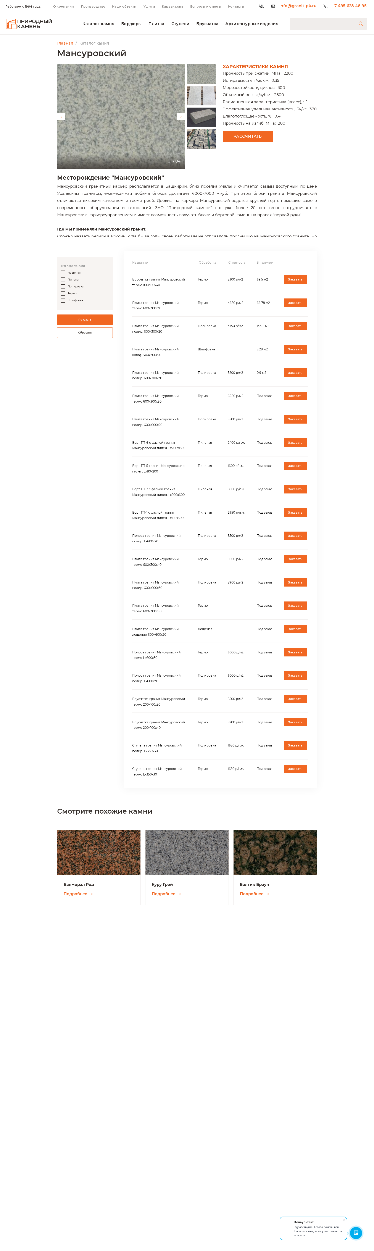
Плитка (156, 23)
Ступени (180, 23)
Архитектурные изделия (251, 23)
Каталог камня (98, 23)
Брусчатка (207, 23)
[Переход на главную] (29, 24)
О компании (63, 6)
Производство (93, 6)
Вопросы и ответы (205, 6)
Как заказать (172, 6)
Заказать (295, 279)
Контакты (236, 6)
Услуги (149, 6)
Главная (65, 43)
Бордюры (131, 23)
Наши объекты (124, 6)
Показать (85, 319)
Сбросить (85, 332)
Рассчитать (248, 136)
